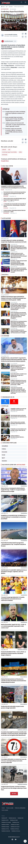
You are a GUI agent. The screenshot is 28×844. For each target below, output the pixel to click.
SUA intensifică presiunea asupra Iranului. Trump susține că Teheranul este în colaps (19, 331)
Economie (6, 196)
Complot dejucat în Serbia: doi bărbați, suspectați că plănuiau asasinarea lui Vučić (15, 113)
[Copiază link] (22, 34)
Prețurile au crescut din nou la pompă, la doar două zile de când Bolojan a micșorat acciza (15, 205)
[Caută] (21, 2)
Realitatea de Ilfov (5, 820)
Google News (5, 161)
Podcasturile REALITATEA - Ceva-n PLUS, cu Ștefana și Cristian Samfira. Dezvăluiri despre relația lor (13, 653)
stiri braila (4, 154)
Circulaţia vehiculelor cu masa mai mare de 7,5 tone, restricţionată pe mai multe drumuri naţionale (13, 760)
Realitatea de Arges (5, 826)
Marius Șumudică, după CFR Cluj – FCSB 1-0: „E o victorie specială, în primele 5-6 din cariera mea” (13, 626)
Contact (3, 808)
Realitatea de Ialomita (6, 831)
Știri (6, 6)
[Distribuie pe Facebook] (25, 34)
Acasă (3, 6)
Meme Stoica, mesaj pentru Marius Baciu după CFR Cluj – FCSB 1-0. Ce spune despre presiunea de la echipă (13, 489)
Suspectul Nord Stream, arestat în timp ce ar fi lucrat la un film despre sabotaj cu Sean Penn (14, 788)
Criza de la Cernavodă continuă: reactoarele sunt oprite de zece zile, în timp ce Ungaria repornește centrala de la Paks (18, 390)
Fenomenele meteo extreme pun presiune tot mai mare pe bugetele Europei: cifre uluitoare (15, 193)
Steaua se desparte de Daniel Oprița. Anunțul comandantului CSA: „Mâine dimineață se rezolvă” (19, 270)
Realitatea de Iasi (16, 822)
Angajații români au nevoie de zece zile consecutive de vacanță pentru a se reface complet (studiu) (13, 187)
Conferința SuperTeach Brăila (9, 152)
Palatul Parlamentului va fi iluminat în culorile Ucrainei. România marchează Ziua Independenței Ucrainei (13, 680)
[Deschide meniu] (25, 2)
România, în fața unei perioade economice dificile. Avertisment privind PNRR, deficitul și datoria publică (13, 131)
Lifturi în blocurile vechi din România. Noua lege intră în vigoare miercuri (15, 199)
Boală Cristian (13, 34)
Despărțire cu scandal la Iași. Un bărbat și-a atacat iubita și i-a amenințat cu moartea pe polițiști (13, 517)
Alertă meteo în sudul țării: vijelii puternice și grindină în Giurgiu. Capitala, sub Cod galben (14, 571)
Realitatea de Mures (5, 824)
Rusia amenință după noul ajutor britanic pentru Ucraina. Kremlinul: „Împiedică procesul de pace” (14, 118)
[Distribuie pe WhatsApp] (22, 36)
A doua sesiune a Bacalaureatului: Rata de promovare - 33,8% (17, 437)
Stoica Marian (23, 676)
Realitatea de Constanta (6, 822)
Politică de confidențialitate (20, 808)
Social (2, 189)
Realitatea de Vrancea (16, 831)
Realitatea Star (20, 818)
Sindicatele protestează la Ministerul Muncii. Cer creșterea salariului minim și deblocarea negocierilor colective (18, 367)
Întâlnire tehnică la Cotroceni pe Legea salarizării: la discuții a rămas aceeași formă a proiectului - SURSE (18, 382)
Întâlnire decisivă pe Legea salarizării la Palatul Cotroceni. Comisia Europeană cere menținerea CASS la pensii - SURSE (13, 298)
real (9, 149)
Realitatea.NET (4, 818)
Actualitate (11, 6)
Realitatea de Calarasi (15, 824)
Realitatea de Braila (22, 649)
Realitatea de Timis (5, 828)
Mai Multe (14, 793)
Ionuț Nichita (24, 486)
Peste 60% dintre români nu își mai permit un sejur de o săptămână (18, 375)
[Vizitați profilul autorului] (2, 35)
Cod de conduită (5, 810)
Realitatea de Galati (14, 820)
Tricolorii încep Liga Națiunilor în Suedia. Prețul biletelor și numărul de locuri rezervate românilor (13, 598)
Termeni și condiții (9, 808)
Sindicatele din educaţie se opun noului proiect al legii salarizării (12, 707)
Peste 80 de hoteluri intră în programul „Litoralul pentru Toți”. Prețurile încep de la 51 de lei (13, 544)
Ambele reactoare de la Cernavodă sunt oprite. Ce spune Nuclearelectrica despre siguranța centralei (15, 124)
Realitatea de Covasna (15, 826)
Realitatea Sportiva (12, 818)
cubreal (4, 149)
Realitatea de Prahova (15, 828)
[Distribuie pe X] (25, 36)
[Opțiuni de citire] (25, 841)
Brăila (20, 152)
